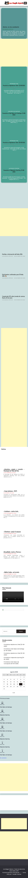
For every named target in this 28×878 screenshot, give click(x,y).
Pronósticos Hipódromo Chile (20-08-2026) (14, 142)
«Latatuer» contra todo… (11, 511)
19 (10, 684)
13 (14, 682)
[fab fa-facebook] (8, 453)
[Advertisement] (14, 53)
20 (14, 684)
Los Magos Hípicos (8, 29)
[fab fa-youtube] (20, 453)
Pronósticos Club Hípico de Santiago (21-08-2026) (14, 114)
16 (24, 682)
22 (20, 684)
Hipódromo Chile (14, 83)
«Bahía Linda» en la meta (11, 572)
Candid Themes (16, 874)
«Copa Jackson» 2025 (10, 491)
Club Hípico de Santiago (14, 111)
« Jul (13, 692)
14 (17, 682)
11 (7, 682)
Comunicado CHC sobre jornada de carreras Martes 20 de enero (13, 297)
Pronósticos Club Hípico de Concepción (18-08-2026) (11, 662)
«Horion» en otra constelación (11, 27)
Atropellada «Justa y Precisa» (12, 552)
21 (17, 684)
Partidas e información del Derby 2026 (12, 254)
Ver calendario (3, 758)
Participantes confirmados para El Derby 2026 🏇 (12, 275)
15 (20, 682)
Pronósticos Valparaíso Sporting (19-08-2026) (14, 171)
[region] (14, 802)
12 (10, 682)
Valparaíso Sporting (5, 715)
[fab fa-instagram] (16, 453)
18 (7, 684)
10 (4, 682)
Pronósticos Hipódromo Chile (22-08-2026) (14, 85)
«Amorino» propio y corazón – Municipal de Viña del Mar (14, 470)
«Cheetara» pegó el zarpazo (12, 532)
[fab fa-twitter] (12, 453)
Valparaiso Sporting (14, 168)
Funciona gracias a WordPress (11, 872)
